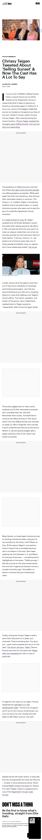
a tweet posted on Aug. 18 (15, 220)
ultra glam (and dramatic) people (25, 190)
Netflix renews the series (19, 786)
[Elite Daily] (7, 3)
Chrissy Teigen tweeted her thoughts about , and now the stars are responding (21, 124)
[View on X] (21, 382)
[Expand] (31, 819)
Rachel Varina (10, 84)
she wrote (32, 247)
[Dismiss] (38, 819)
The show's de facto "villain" (19, 647)
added (14, 406)
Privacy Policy (13, 826)
